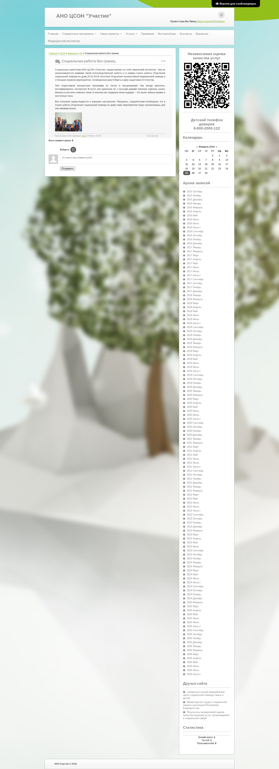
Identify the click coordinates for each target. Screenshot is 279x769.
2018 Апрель (194, 307)
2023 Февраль (195, 530)
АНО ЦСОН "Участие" (83, 16)
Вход (222, 21)
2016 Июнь (193, 219)
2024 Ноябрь (194, 594)
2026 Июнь (193, 666)
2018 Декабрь (194, 339)
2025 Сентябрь (195, 630)
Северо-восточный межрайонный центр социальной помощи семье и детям (204, 695)
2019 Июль (193, 367)
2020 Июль (193, 414)
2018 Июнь (193, 315)
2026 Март (193, 654)
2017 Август (194, 275)
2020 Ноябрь (194, 430)
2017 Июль (193, 271)
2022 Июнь (193, 502)
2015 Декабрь (194, 199)
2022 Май (192, 498)
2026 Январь (194, 646)
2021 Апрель (194, 450)
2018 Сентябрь (195, 327)
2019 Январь (194, 343)
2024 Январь (194, 562)
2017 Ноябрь (194, 287)
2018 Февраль (195, 299)
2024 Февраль (195, 566)
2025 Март (193, 606)
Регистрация (204, 21)
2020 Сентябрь (195, 422)
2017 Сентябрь (195, 279)
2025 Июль (193, 622)
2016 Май (192, 215)
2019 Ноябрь (194, 383)
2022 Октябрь (194, 518)
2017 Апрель (194, 259)
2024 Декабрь (194, 598)
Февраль (72, 53)
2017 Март (193, 255)
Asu (84, 136)
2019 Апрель (194, 355)
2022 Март (193, 494)
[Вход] (73, 150)
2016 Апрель (194, 211)
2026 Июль (193, 670)
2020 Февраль (195, 395)
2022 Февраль (195, 490)
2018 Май (192, 311)
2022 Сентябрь (195, 514)
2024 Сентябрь (195, 586)
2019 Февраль (195, 347)
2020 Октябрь (194, 426)
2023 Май (192, 542)
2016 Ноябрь (194, 239)
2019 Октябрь (194, 379)
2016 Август (194, 227)
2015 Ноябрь (194, 195)
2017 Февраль (195, 251)
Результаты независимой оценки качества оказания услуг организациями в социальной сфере (206, 715)
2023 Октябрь (194, 554)
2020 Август (194, 418)
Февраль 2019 (207, 146)
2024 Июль (193, 578)
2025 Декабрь (194, 642)
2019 (62, 53)
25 (81, 53)
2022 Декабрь (194, 526)
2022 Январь (194, 486)
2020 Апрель (194, 402)
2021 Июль (193, 462)
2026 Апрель (194, 658)
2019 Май (192, 359)
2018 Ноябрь (194, 335)
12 (193, 164)
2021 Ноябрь (194, 478)
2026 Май (192, 662)
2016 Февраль (195, 207)
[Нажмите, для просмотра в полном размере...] (69, 131)
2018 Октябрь (194, 331)
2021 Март (193, 446)
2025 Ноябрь (194, 638)
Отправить (67, 168)
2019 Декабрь (194, 387)
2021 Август (194, 466)
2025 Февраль (195, 602)
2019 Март (193, 351)
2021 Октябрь (194, 474)
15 (212, 164)
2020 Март (193, 399)
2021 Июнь (193, 458)
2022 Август (194, 510)
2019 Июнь (193, 363)
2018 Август (194, 323)
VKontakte (221, 15)
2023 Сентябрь (195, 550)
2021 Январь (194, 438)
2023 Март (193, 534)
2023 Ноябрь (194, 558)
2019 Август (194, 371)
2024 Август (194, 582)
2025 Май (192, 614)
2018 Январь (194, 295)
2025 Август (194, 626)
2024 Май (192, 574)
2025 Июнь (193, 618)
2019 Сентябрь (195, 375)
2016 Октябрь (194, 235)
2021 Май (192, 454)
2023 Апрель (194, 538)
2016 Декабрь (194, 243)
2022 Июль (193, 506)
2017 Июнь (193, 267)
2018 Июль (193, 319)
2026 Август (194, 674)
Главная (53, 53)
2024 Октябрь (194, 590)
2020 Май (192, 406)
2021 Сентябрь (195, 470)
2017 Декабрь (194, 291)
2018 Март (193, 303)
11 (186, 164)
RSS (215, 21)
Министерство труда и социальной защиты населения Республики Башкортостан (205, 705)
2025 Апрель (194, 610)
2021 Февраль (195, 442)
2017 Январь (194, 247)
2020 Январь (194, 391)
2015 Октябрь (194, 191)
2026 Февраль (195, 650)
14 (206, 164)
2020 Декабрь (194, 434)
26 (193, 173)
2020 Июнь (193, 410)
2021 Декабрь (194, 482)
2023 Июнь (193, 546)
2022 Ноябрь (194, 522)
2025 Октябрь (194, 634)
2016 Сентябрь (195, 231)
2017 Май (192, 263)
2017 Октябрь (194, 283)
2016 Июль (193, 223)
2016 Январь (194, 203)
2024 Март (193, 570)
